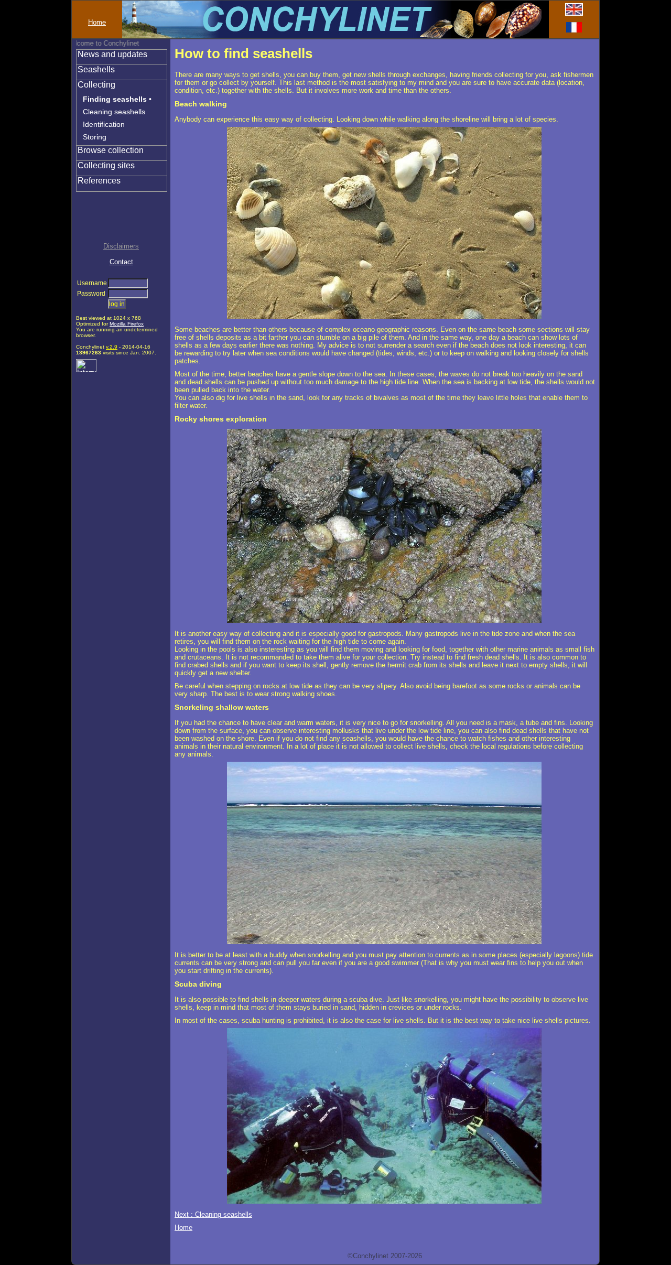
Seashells (96, 69)
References (99, 180)
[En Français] (574, 30)
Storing (94, 137)
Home (97, 22)
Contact (121, 262)
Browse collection (111, 150)
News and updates (112, 54)
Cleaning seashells (114, 111)
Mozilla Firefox (127, 324)
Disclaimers (121, 246)
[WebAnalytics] (86, 370)
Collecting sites (106, 165)
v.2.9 (111, 347)
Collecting (96, 84)
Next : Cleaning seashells (213, 1214)
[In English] (574, 13)
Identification (104, 124)
